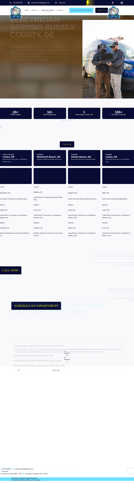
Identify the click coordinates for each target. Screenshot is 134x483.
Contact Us (101, 10)
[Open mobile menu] (123, 10)
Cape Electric (42, 61)
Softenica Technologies (33, 480)
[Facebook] (112, 2)
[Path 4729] (122, 2)
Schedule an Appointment (81, 10)
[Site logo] (15, 12)
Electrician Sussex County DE (69, 133)
